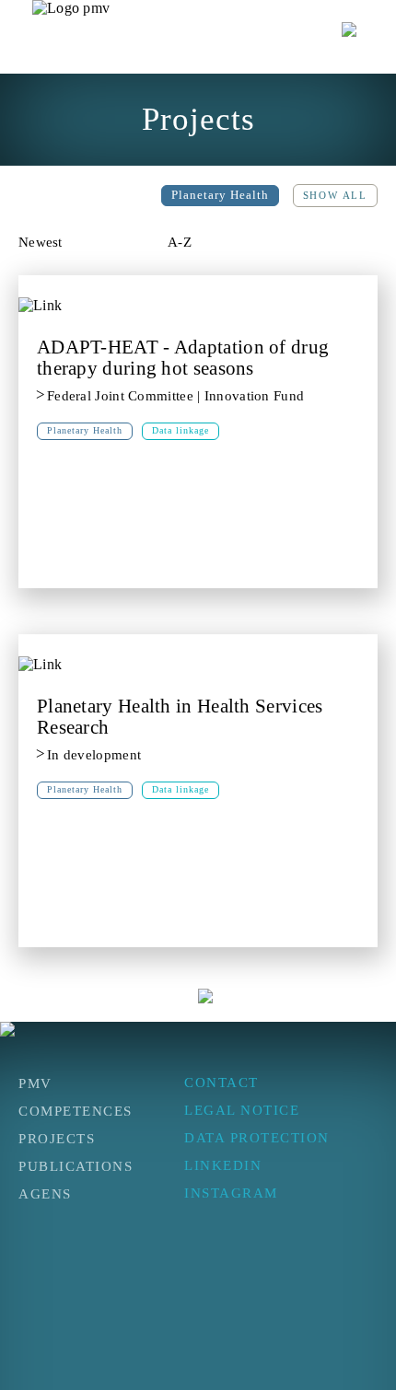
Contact (221, 1082)
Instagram (231, 1193)
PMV (35, 1083)
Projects (56, 1138)
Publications (75, 1166)
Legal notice (241, 1110)
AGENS (45, 1194)
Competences (75, 1111)
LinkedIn (223, 1165)
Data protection (257, 1137)
